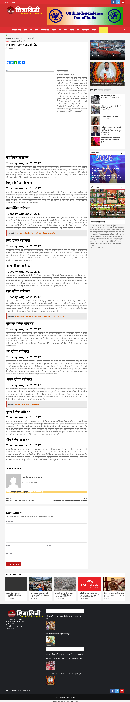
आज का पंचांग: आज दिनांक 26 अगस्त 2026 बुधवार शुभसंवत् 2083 (107, 84)
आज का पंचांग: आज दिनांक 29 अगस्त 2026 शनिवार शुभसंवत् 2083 (64, 674)
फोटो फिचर (95, 187)
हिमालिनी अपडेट (16, 30)
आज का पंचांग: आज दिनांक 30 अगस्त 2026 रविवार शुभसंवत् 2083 (14, 595)
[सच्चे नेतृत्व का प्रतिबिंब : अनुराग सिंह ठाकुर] (50, 641)
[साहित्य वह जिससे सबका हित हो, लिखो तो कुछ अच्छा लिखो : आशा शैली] (50, 625)
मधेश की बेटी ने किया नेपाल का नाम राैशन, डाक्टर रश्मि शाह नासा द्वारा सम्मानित (110, 139)
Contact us (26, 691)
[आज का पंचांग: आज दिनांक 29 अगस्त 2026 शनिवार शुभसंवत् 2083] (50, 680)
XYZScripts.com (74, 701)
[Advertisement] (40, 638)
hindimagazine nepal (32, 477)
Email (49, 545)
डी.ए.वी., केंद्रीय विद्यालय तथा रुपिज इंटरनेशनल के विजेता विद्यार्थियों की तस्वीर (106, 206)
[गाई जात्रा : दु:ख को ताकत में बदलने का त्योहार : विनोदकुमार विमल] (50, 665)
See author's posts (32, 482)
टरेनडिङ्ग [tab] (107, 90)
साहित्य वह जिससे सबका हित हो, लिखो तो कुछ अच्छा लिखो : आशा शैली (63, 617)
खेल (60, 30)
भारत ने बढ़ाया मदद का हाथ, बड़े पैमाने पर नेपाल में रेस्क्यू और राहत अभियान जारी (40, 595)
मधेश (31, 30)
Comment (10, 522)
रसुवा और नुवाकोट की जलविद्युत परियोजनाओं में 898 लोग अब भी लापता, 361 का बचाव (64, 595)
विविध (65, 30)
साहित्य (72, 30)
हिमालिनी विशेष (45, 30)
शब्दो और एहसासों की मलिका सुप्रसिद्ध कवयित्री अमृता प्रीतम (110, 96)
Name (8, 545)
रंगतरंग (54, 30)
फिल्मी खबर (95, 153)
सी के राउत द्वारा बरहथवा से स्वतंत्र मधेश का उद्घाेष (20, 499)
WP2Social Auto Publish (57, 701)
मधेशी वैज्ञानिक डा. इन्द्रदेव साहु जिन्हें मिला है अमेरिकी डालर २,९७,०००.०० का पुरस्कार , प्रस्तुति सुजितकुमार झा (111, 129)
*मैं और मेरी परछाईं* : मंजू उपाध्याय (110, 116)
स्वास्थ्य (94, 30)
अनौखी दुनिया (85, 30)
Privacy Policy (16, 691)
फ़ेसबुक (13, 492)
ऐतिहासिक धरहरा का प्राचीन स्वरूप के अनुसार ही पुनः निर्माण (70, 499)
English (103, 30)
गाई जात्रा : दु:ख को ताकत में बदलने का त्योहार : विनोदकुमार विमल (64, 658)
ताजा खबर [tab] (93, 90)
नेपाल (25, 30)
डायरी (36, 30)
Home (7, 30)
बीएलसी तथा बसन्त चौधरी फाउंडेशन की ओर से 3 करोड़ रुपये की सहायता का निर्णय (114, 595)
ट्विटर (19, 492)
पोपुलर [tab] (100, 90)
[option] (107, 74)
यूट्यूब (26, 492)
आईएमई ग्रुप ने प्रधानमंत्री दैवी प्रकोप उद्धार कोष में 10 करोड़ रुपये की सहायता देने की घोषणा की (89, 595)
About (8, 691)
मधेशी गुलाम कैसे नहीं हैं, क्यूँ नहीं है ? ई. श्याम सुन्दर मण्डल (111, 106)
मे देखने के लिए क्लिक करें (15, 41)
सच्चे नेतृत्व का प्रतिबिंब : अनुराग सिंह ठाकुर (57, 634)
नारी (78, 30)
